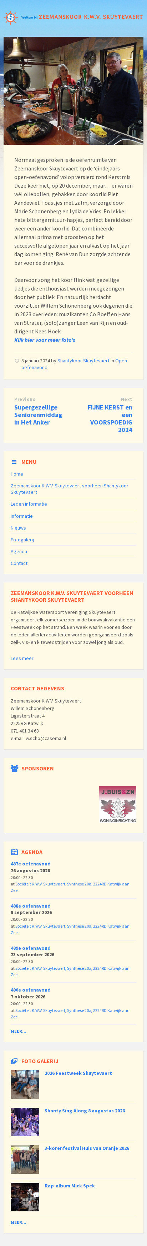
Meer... (18, 1031)
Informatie (22, 516)
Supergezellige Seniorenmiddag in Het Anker (38, 414)
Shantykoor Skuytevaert (83, 360)
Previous (24, 399)
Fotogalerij (22, 539)
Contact (19, 563)
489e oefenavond (31, 948)
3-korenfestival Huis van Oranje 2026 (87, 1148)
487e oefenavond (31, 863)
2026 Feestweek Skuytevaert (78, 1073)
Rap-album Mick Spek (70, 1185)
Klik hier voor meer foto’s (44, 339)
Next (126, 399)
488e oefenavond (31, 906)
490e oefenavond (31, 990)
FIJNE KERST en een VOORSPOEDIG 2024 (110, 418)
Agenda (19, 551)
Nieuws (18, 528)
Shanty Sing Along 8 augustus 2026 (85, 1110)
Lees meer (22, 658)
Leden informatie (29, 504)
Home (17, 474)
